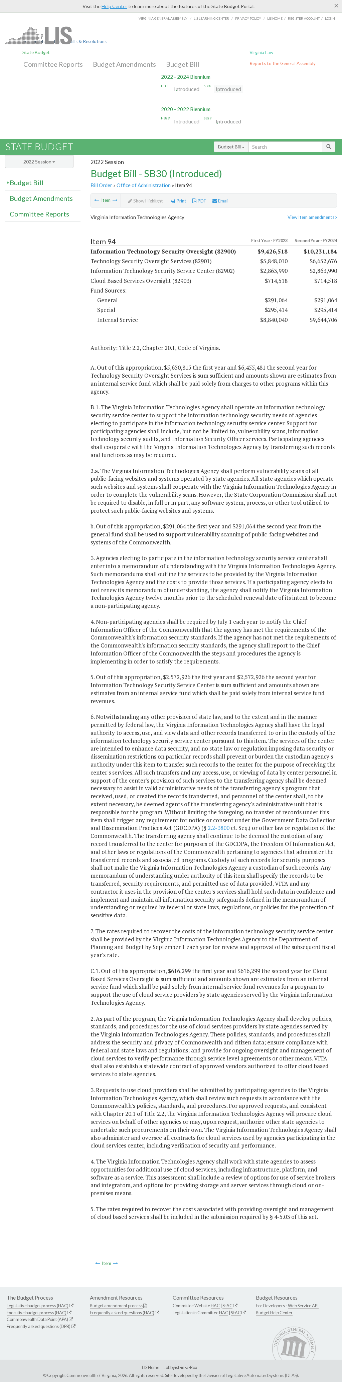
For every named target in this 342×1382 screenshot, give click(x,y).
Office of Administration (144, 185)
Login (330, 18)
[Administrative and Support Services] (96, 200)
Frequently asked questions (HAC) (122, 1312)
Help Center (114, 6)
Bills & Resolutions (88, 41)
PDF (201, 200)
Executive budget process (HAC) (36, 1312)
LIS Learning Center (211, 18)
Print (180, 200)
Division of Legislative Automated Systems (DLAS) (251, 1375)
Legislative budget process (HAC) (37, 1305)
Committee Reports (53, 64)
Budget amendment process (116, 1305)
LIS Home (150, 1367)
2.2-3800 (218, 828)
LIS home (275, 18)
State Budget (36, 52)
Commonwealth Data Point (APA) (37, 1319)
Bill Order (101, 185)
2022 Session (37, 161)
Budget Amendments (124, 64)
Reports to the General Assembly (282, 63)
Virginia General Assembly (163, 18)
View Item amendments (311, 217)
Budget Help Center (274, 1312)
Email (222, 200)
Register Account (304, 18)
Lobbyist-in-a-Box (180, 1367)
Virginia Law (261, 52)
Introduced (186, 89)
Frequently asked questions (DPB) (38, 1326)
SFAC (227, 1305)
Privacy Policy (248, 18)
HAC (215, 1305)
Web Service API (303, 1305)
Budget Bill (183, 64)
